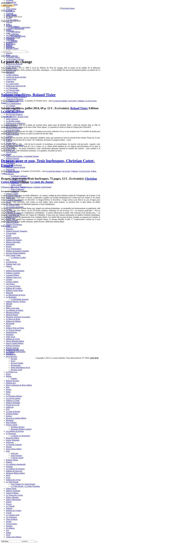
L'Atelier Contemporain (15, 29)
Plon (7, 387)
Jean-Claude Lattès (13, 255)
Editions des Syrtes (13, 480)
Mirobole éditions (12, 312)
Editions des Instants (14, 240)
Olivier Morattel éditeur (15, 341)
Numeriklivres (11, 332)
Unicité (9, 513)
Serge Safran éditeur (14, 449)
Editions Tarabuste (13, 491)
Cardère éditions (12, 75)
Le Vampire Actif (12, 515)
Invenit (8, 246)
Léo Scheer (10, 284)
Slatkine (9, 462)
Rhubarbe (9, 420)
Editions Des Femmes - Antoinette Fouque (22, 156)
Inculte (8, 235)
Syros (8, 477)
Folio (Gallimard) (17, 189)
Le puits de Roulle (13, 411)
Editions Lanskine (13, 273)
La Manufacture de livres (15, 295)
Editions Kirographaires (15, 271)
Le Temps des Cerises (14, 495)
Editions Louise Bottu (14, 290)
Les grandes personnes (14, 207)
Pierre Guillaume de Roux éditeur (19, 385)
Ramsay (9, 416)
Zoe (7, 530)
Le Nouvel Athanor (13, 330)
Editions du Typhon (13, 510)
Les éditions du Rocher (15, 431)
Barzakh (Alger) (12, 48)
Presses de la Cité (12, 405)
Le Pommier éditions (14, 396)
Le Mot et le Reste (13, 319)
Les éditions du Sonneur (15, 469)
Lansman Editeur (12, 275)
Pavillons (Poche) (17, 427)
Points (8, 392)
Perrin (8, 374)
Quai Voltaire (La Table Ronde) (23, 484)
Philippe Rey (11, 383)
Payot (13, 361)
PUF (8, 409)
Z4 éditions (10, 528)
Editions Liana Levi (13, 277)
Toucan (9, 504)
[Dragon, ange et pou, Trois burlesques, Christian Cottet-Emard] (26, 187)
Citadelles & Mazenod (14, 99)
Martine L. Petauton (16, 101)
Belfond (9, 53)
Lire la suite (5, 155)
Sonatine (9, 466)
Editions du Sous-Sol (14, 471)
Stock (8, 475)
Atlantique (10, 31)
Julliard (9, 266)
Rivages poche (16, 370)
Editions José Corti (13, 264)
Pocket (8, 389)
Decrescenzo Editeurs (14, 114)
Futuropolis (10, 169)
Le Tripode (10, 506)
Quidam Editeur (12, 414)
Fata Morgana (11, 152)
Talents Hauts (11, 488)
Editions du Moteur (13, 321)
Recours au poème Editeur (16, 418)
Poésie (3, 103)
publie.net (9, 407)
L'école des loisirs (13, 130)
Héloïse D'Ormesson (14, 224)
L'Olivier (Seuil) (17, 458)
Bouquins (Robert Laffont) (21, 429)
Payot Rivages (11, 356)
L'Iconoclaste (11, 233)
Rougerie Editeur (12, 438)
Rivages (14, 359)
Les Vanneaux (11, 517)
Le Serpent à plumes (14, 444)
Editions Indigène (12, 238)
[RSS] (6, 10)
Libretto (9, 279)
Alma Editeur (11, 9)
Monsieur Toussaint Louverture (18, 317)
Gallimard (10, 174)
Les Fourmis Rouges (14, 165)
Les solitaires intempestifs (16, 464)
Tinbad (8, 502)
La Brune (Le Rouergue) (20, 436)
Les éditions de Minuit (14, 310)
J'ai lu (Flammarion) (13, 249)
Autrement (10, 40)
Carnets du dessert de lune (16, 77)
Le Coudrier (10, 106)
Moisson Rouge (12, 315)
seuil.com (14, 453)
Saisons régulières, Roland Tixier (28, 95)
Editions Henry (12, 227)
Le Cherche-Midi (12, 90)
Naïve (8, 326)
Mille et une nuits (12, 308)
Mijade (8, 306)
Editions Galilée (12, 194)
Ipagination (10, 244)
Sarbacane (10, 442)
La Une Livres (90, 101)
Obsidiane (10, 334)
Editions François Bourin (15, 167)
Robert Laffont (11, 425)
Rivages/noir (16, 365)
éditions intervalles (13, 242)
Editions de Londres (13, 288)
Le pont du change (13, 398)
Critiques (80, 101)
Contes (3, 173)
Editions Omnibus (13, 345)
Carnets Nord (11, 79)
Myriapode (10, 323)
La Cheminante (12, 88)
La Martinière (11, 297)
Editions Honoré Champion (16, 231)
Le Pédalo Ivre (11, 372)
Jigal (7, 260)
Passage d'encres (12, 348)
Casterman (10, 81)
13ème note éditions (13, 537)
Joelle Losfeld (16, 185)
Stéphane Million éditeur (15, 473)
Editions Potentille (13, 403)
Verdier (9, 521)
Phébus (9, 376)
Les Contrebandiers (13, 103)
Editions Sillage (12, 460)
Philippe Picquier (12, 381)
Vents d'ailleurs (12, 519)
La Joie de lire (11, 262)
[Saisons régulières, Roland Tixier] (14, 117)
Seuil (8, 451)
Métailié (9, 304)
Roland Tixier (79, 108)
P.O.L (8, 394)
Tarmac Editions (12, 493)
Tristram (9, 508)
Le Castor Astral (12, 84)
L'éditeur (9, 136)
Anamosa (9, 13)
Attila (8, 33)
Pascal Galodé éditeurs (14, 343)
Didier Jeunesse (12, 119)
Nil (12, 268)
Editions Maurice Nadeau (16, 301)
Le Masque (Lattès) (18, 257)
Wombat (9, 526)
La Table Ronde (12, 482)
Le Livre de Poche (13, 286)
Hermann (9, 229)
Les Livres (72, 101)
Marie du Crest (14, 171)
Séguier (9, 447)
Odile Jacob (10, 337)
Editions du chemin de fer (16, 86)
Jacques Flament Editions (15, 253)
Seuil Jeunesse (16, 455)
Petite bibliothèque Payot (20, 367)
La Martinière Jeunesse (20, 299)
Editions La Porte (12, 400)
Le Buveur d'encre (13, 66)
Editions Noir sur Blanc (15, 328)
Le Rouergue (11, 433)
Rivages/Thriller (17, 363)
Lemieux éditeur (12, 282)
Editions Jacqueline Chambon (17, 251)
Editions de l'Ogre (13, 339)
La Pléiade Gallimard (19, 176)
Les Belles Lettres (13, 57)
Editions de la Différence (15, 123)
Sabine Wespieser (12, 440)
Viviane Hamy (11, 524)
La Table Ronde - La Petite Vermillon (25, 486)
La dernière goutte (13, 121)
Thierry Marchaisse (13, 499)
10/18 (8, 535)
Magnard (9, 293)
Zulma (8, 532)
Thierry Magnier (12, 497)
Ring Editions (11, 422)
